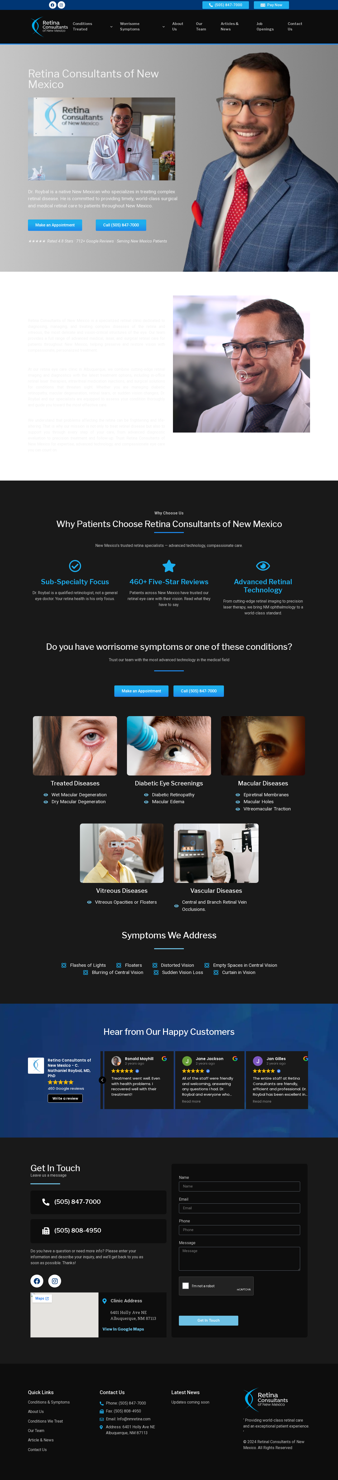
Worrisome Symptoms (130, 26)
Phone (184, 1221)
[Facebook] (52, 5)
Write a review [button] (65, 1098)
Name (184, 1178)
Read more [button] (191, 1101)
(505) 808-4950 (77, 1230)
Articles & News (230, 26)
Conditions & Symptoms (49, 1402)
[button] (105, 146)
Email (183, 1199)
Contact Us (295, 26)
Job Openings (265, 26)
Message (187, 1243)
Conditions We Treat (45, 1421)
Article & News (41, 1440)
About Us (177, 26)
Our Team (201, 26)
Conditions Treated (82, 26)
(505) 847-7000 (77, 1201)
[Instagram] (61, 5)
